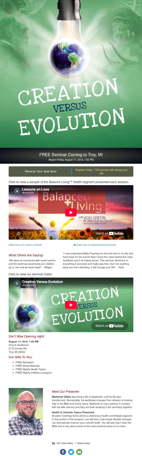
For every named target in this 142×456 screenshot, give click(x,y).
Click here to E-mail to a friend (25, 244)
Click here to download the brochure (96, 244)
